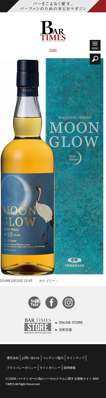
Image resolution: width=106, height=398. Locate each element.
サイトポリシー (50, 367)
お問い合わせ (31, 357)
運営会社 (13, 357)
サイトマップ (76, 357)
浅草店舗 (65, 330)
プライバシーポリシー (22, 367)
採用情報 (70, 367)
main (53, 50)
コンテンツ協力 (53, 357)
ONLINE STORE (71, 323)
